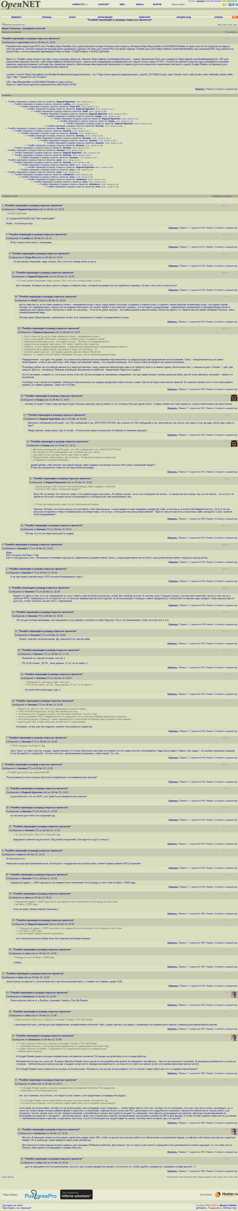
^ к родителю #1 (196, 247)
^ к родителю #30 (195, 519)
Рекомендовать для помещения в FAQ (182, 1177)
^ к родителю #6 (196, 801)
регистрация (215, 1)
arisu (71, 169)
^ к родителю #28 (195, 943)
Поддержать (215, 1208)
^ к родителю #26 (195, 913)
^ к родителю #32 (195, 1005)
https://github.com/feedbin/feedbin (175, 49)
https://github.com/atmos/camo (64, 61)
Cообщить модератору (226, 89)
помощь (47, 17)
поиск (72, 17)
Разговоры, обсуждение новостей (27, 28)
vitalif (85, 111)
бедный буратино (66, 101)
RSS (235, 196)
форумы (16, 17)
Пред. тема (222, 1177)
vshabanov (68, 174)
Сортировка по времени (222, 196)
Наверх (209, 228)
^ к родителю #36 (195, 1123)
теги (182, 4)
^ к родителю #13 (195, 321)
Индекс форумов (204, 1177)
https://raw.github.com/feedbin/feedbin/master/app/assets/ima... (58, 74)
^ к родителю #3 (196, 290)
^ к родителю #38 (195, 1171)
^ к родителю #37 (195, 1152)
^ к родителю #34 (195, 1029)
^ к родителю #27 (195, 472)
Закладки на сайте (12, 1205)
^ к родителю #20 (195, 389)
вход (207, 1)
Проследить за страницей (16, 1208)
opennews (23, 42)
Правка (209, 89)
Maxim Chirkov (228, 1205)
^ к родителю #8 (196, 887)
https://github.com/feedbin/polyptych (198, 59)
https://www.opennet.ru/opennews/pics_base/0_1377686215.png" (132, 74)
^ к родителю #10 (195, 643)
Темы (215, 1177)
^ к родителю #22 (195, 408)
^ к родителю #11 (196, 667)
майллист (145, 17)
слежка (218, 17)
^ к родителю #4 (196, 581)
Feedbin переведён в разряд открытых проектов (31, 101)
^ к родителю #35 (195, 1073)
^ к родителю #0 (196, 228)
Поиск (175, 4)
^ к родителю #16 (195, 694)
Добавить (201, 1208)
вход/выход (184, 17)
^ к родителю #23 (195, 435)
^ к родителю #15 (195, 844)
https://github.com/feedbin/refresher (111, 59)
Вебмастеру (230, 1208)
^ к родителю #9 (196, 624)
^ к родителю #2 (196, 266)
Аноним (99, 126)
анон (59, 160)
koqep (98, 116)
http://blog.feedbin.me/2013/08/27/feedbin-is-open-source (172, 46)
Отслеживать (231, 32)
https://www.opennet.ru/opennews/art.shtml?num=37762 (46, 84)
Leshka (66, 104)
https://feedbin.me (65, 46)
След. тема (233, 1177)
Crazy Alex (74, 106)
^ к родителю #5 (196, 605)
